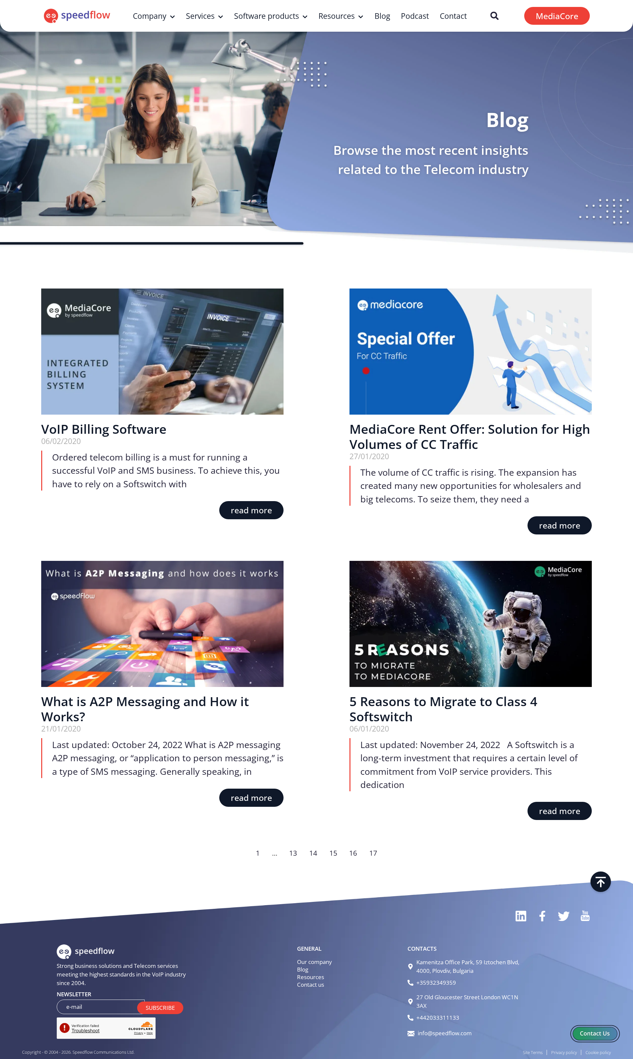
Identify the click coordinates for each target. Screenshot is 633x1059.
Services (200, 16)
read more (251, 510)
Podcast (415, 16)
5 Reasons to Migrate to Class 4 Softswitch (443, 709)
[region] (85, 1007)
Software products (266, 16)
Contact (453, 16)
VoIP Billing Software (103, 428)
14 (313, 853)
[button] (494, 15)
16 (353, 853)
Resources (336, 16)
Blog (382, 16)
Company (149, 16)
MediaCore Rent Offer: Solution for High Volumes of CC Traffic (469, 436)
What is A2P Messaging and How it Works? (145, 709)
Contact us (310, 984)
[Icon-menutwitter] (563, 916)
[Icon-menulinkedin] (520, 916)
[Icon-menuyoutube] (584, 916)
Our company (314, 962)
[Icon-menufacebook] (541, 916)
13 (293, 853)
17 (373, 853)
